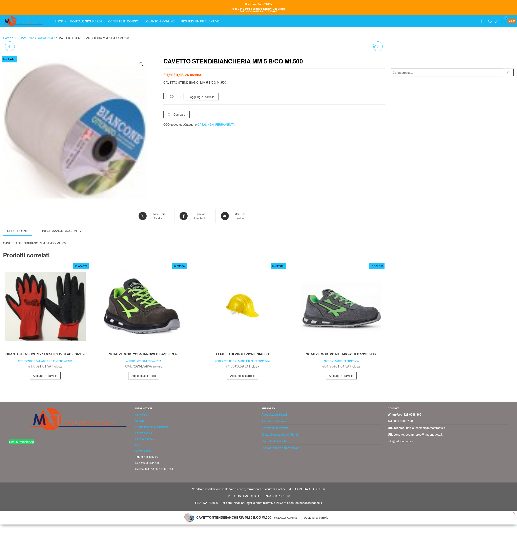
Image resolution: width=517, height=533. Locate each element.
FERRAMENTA (24, 38)
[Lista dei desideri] (490, 20)
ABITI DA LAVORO (135, 360)
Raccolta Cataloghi (274, 441)
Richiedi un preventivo (200, 21)
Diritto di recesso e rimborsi (280, 434)
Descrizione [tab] (17, 231)
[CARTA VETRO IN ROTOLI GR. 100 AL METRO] (10, 46)
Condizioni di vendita (275, 428)
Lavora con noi (143, 433)
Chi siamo (141, 415)
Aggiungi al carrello (202, 97)
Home (7, 38)
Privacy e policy (144, 439)
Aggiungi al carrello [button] (45, 376)
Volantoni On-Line (159, 21)
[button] (141, 64)
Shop (59, 21)
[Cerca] (482, 20)
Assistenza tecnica (274, 421)
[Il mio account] (496, 20)
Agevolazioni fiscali (274, 414)
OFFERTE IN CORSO (123, 21)
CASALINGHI (46, 38)
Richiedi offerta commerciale (280, 448)
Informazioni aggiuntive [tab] (63, 231)
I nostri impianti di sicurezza (151, 427)
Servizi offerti (143, 451)
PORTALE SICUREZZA (86, 21)
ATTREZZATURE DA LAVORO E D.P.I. (37, 360)
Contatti (139, 420)
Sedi (138, 445)
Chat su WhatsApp (21, 441)
